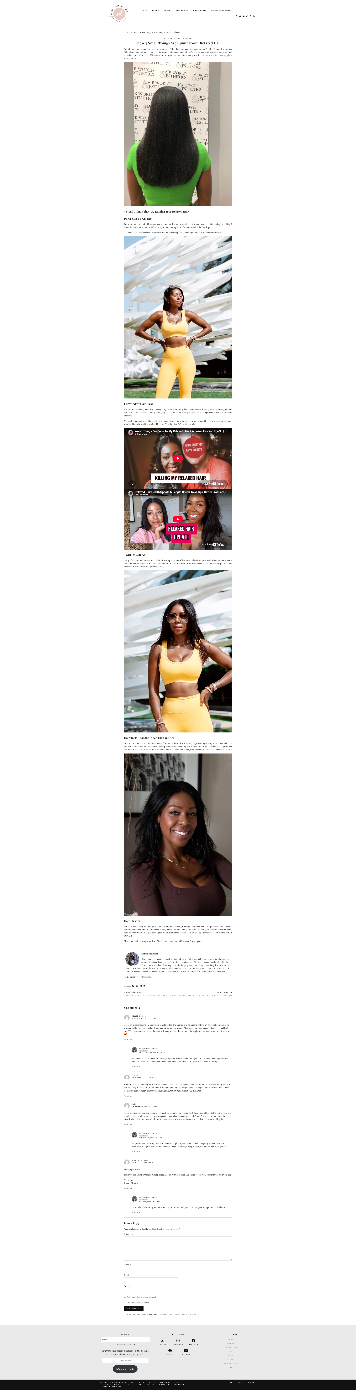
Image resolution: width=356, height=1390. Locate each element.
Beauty (188, 38)
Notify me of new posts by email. (138, 1302)
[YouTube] (244, 16)
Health (231, 1355)
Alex (134, 1104)
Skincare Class (231, 1363)
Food (230, 1351)
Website (127, 1285)
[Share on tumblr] (144, 986)
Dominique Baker (148, 1048)
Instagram (146, 976)
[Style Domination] (119, 13)
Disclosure (180, 1385)
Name (127, 1264)
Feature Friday (231, 1347)
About (155, 11)
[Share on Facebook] (133, 986)
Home (144, 11)
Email (127, 1275)
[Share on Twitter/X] (137, 986)
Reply (129, 1040)
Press (167, 11)
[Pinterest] (240, 16)
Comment (129, 1234)
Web (139, 976)
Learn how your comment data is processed (177, 1314)
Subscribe (125, 1368)
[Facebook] (251, 16)
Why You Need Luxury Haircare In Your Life (150, 994)
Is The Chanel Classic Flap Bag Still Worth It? (205, 995)
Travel (231, 1367)
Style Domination (117, 1383)
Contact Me (199, 11)
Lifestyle (231, 1359)
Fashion (231, 1343)
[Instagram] (237, 16)
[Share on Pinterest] (141, 986)
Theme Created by (243, 1383)
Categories (181, 11)
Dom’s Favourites (221, 11)
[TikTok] (247, 16)
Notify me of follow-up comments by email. (141, 1297)
